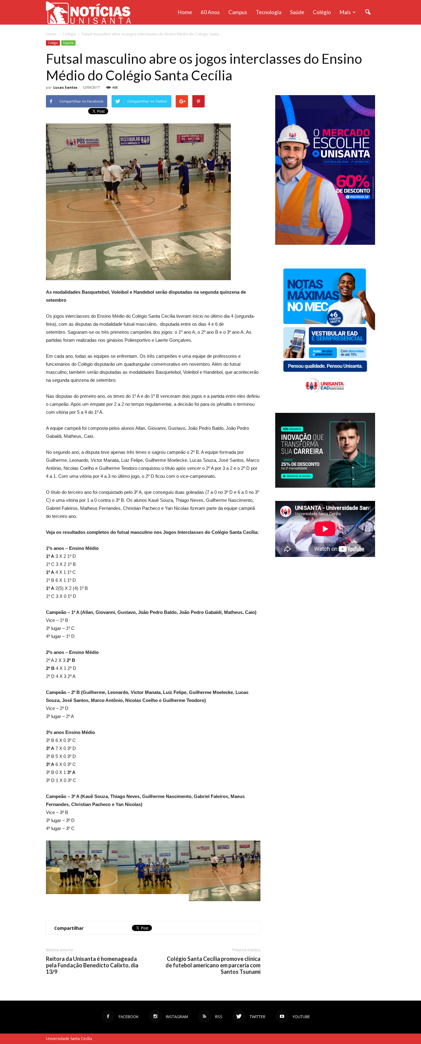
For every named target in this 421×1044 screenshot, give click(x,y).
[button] (367, 12)
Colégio (322, 12)
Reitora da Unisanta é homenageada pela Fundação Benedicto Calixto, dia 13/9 (92, 965)
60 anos (210, 12)
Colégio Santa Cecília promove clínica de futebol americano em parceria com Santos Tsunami (213, 965)
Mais (345, 12)
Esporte (68, 43)
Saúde (297, 12)
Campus (237, 12)
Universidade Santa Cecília (69, 1038)
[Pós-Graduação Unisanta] (325, 486)
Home (185, 12)
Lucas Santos (65, 87)
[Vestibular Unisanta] (325, 243)
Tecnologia (268, 12)
